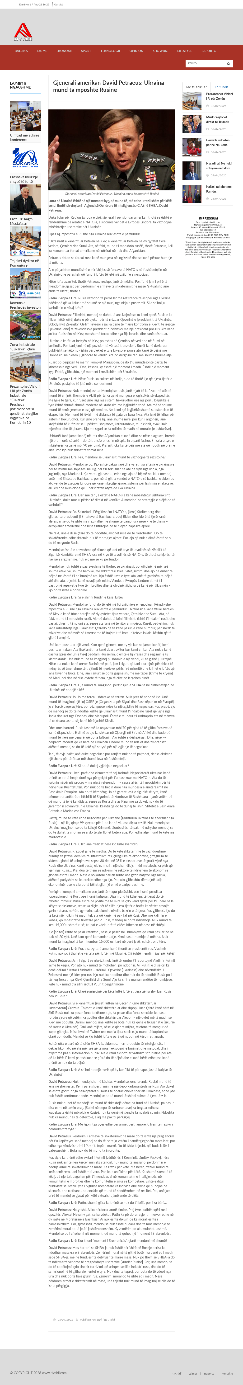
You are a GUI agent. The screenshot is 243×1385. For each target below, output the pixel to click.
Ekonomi (64, 51)
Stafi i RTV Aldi (106, 1319)
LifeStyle (184, 51)
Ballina (21, 51)
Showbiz (160, 51)
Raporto (208, 51)
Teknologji (110, 51)
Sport (86, 51)
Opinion (136, 51)
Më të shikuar (196, 87)
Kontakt (58, 5)
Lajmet (193, 1373)
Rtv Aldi (177, 1373)
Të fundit (221, 87)
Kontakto (227, 1373)
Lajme (42, 51)
